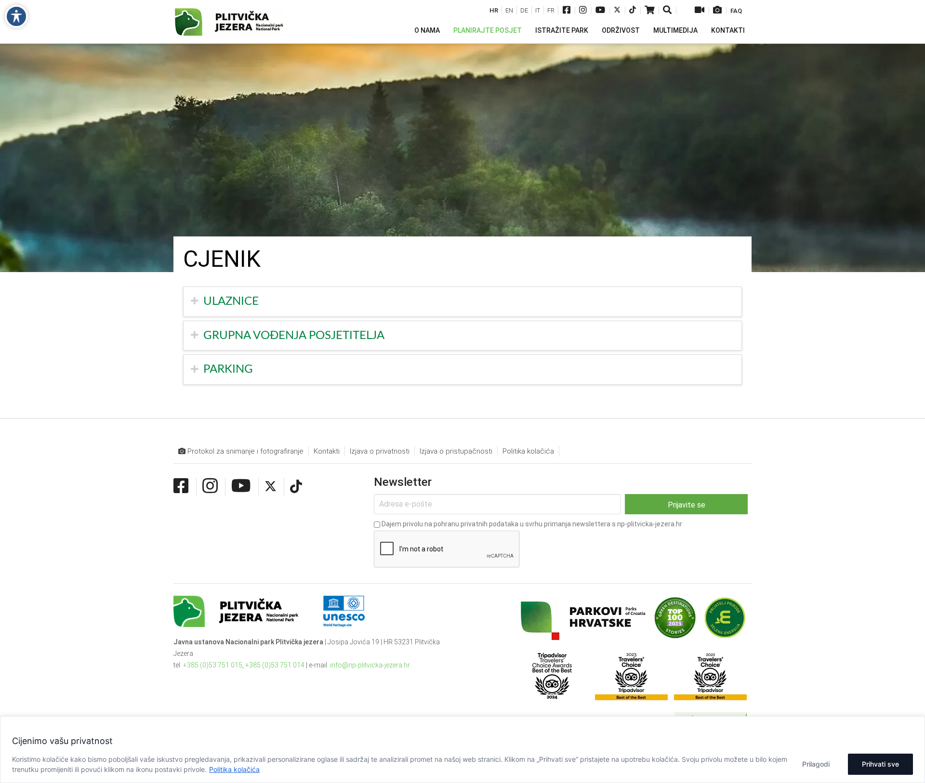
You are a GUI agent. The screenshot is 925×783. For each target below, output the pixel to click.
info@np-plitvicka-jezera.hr (370, 665)
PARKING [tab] (228, 369)
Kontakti (327, 451)
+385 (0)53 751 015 (212, 665)
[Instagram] (583, 10)
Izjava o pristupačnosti (456, 451)
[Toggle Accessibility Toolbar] (16, 16)
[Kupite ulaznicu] (649, 10)
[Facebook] (566, 10)
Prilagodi (816, 764)
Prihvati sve (880, 764)
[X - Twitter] (617, 10)
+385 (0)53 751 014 (274, 665)
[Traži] (668, 10)
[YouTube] (600, 10)
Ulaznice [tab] (231, 301)
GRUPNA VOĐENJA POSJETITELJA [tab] (293, 335)
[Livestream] (699, 10)
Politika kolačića (234, 769)
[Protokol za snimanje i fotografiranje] (717, 10)
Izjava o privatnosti (380, 451)
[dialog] (462, 749)
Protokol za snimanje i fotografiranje (244, 451)
